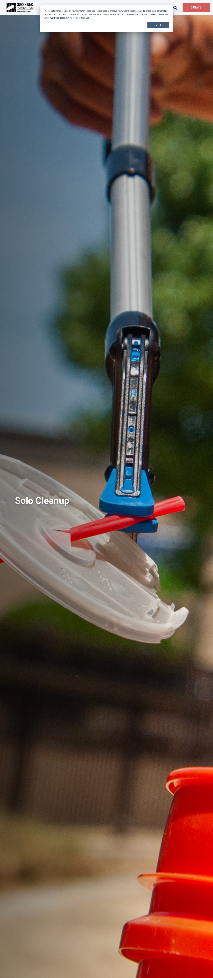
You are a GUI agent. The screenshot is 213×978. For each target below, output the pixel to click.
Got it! (158, 25)
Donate (196, 7)
